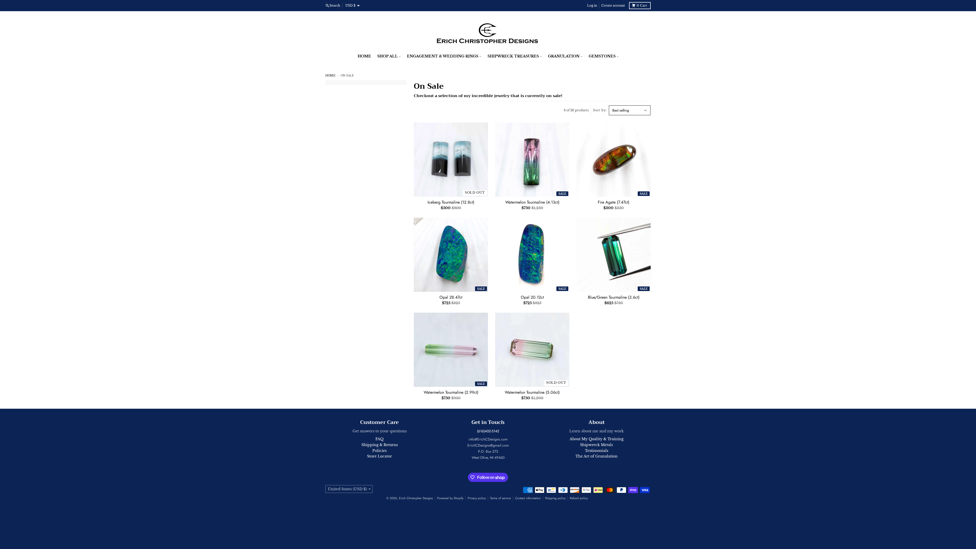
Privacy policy (477, 498)
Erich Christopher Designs (416, 498)
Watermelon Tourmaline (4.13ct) (532, 202)
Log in (592, 5)
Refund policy (579, 498)
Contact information (528, 498)
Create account (613, 5)
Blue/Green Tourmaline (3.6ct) (613, 297)
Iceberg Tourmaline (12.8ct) (451, 202)
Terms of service (500, 498)
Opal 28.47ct (450, 297)
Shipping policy (555, 498)
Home (330, 75)
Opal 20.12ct (532, 297)
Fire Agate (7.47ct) (613, 202)
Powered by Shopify (450, 498)
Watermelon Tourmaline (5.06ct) (532, 392)
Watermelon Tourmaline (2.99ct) (451, 392)
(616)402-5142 (488, 431)
